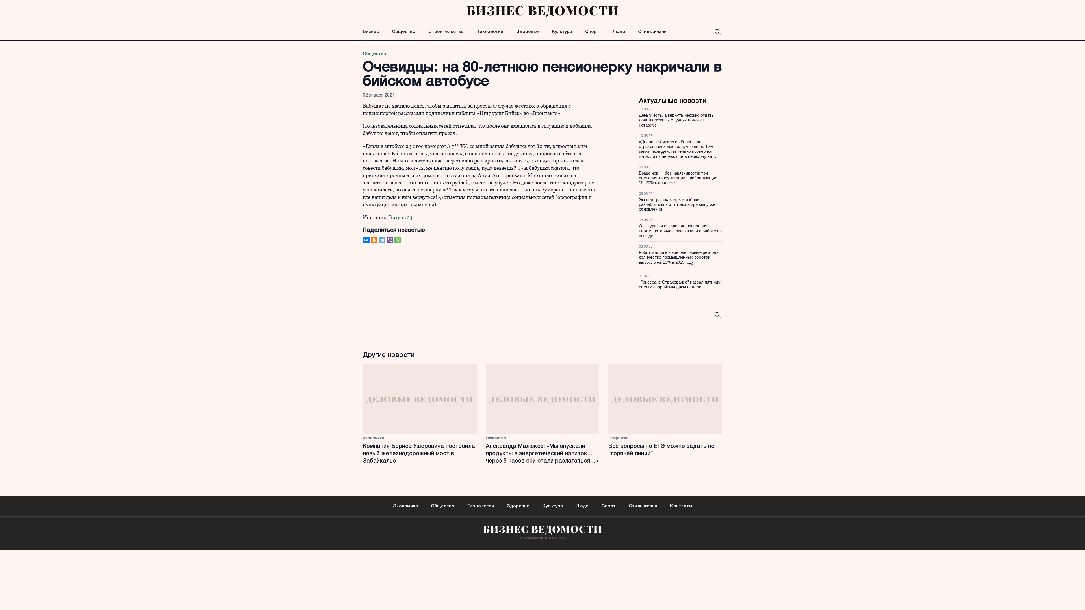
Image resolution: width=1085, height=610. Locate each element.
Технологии (490, 32)
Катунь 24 (401, 217)
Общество (403, 32)
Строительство (446, 32)
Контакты (681, 506)
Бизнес (371, 32)
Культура (562, 32)
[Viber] (390, 240)
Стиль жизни (652, 32)
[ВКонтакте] (366, 240)
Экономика (373, 438)
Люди (618, 32)
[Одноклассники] (374, 240)
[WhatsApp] (397, 240)
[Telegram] (382, 240)
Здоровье (527, 32)
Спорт (592, 32)
